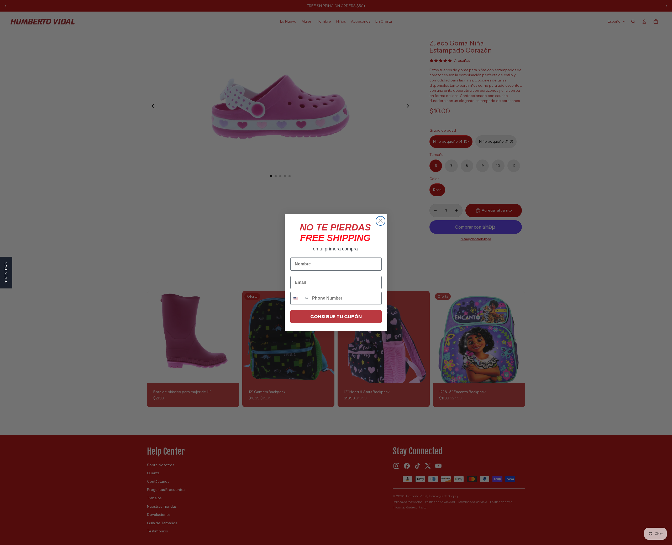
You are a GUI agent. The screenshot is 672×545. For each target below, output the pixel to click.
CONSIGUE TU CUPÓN (336, 316)
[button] (6, 272)
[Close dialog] (380, 220)
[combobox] (300, 298)
